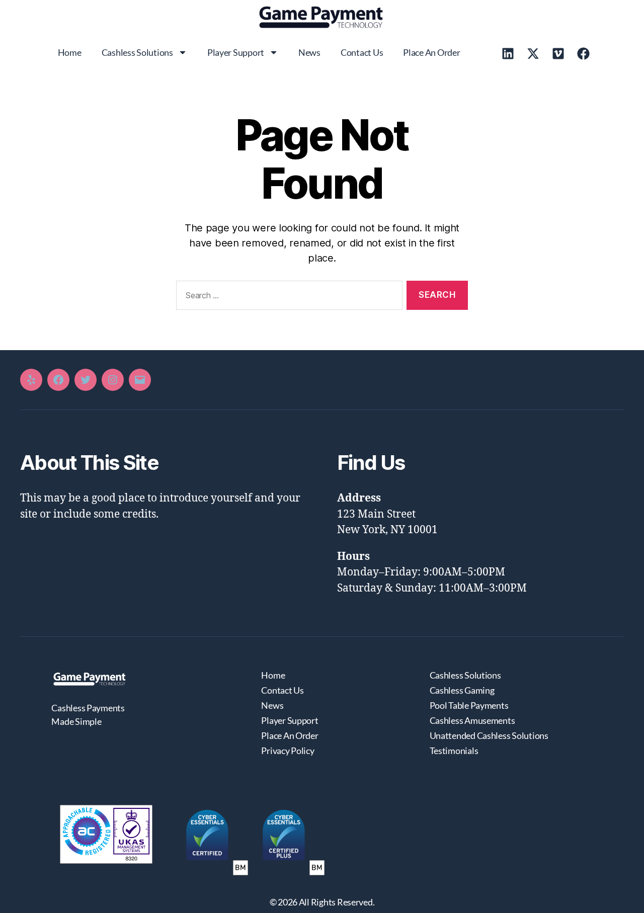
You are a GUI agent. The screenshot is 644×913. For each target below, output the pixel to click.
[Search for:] (287, 297)
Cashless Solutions (137, 52)
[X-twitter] (533, 53)
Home (70, 52)
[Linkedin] (508, 53)
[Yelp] (31, 380)
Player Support (235, 52)
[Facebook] (583, 53)
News (309, 52)
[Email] (140, 380)
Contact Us (362, 52)
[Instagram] (113, 380)
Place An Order (431, 52)
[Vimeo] (558, 53)
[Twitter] (85, 380)
